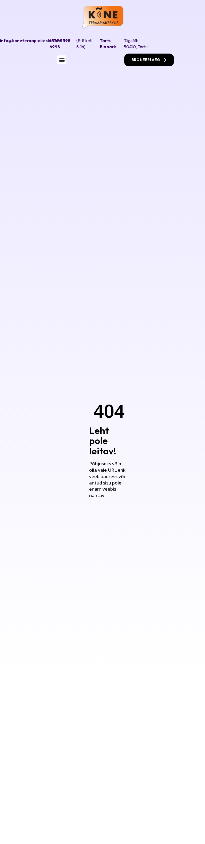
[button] (61, 59)
